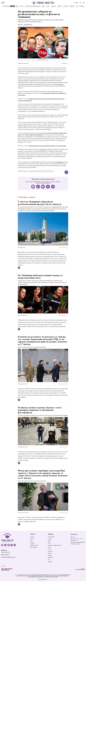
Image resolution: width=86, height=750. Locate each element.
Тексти (31, 539)
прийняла (59, 162)
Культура (65, 6)
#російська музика (22, 171)
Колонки (32, 543)
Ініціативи (72, 6)
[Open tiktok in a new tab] (38, 187)
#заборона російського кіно (35, 171)
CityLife (12, 6)
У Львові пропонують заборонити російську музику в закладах (47, 145)
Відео (31, 541)
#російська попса (48, 171)
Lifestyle (59, 6)
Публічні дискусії (34, 545)
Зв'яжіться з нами (75, 544)
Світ (77, 6)
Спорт (48, 6)
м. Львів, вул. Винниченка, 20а (8, 557)
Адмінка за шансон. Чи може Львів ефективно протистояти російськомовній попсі (41, 99)
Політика (81, 6)
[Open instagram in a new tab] (48, 187)
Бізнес (22, 6)
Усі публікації (5, 6)
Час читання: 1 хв (28, 24)
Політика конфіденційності (78, 542)
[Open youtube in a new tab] (43, 187)
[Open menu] (83, 2)
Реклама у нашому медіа (77, 538)
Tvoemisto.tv (60, 84)
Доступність (74, 540)
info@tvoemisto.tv (5, 554)
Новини (32, 537)
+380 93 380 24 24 (5, 552)
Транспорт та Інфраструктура (32, 6)
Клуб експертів (33, 547)
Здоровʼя (53, 6)
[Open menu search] (80, 2)
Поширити (64, 63)
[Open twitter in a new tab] (53, 187)
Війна (17, 6)
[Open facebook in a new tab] (33, 187)
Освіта (43, 6)
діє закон (43, 149)
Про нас (73, 537)
